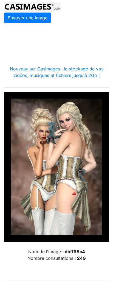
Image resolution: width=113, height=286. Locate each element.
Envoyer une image (27, 17)
